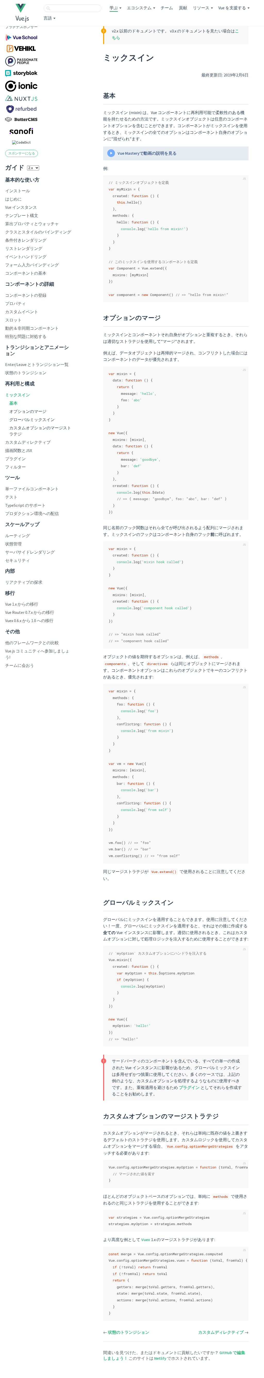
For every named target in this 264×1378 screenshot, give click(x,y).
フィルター (15, 466)
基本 (13, 403)
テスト (11, 497)
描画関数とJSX (18, 450)
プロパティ (15, 303)
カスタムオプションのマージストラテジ (161, 1116)
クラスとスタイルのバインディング (38, 231)
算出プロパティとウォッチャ (32, 223)
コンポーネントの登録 (25, 295)
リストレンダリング (23, 248)
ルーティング (17, 535)
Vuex (145, 1239)
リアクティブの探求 (23, 582)
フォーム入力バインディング (32, 264)
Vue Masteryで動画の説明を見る (147, 153)
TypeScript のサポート (25, 505)
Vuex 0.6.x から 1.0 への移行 (29, 620)
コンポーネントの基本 (25, 273)
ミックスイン (17, 394)
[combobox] (72, 8)
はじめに (13, 199)
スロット (13, 319)
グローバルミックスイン (32, 419)
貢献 (183, 7)
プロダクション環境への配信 (32, 513)
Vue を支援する (232, 7)
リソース (201, 7)
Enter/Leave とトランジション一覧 (37, 364)
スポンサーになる (21, 153)
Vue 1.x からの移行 (21, 604)
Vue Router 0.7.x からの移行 (29, 612)
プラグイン (15, 458)
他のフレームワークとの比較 (32, 642)
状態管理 (13, 543)
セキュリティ (17, 560)
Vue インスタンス (21, 207)
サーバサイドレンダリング (30, 552)
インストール (17, 190)
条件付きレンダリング (25, 240)
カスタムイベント (21, 311)
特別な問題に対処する (25, 336)
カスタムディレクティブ (28, 442)
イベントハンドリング (25, 256)
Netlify (160, 1358)
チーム (167, 7)
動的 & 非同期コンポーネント (32, 328)
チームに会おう (19, 665)
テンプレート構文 (21, 215)
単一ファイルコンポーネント (32, 488)
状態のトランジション (25, 372)
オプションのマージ (27, 411)
